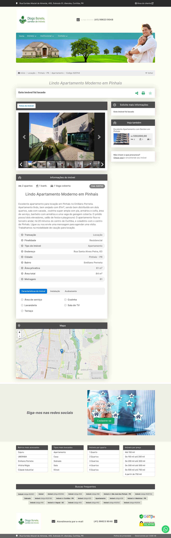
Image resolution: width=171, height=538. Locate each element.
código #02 (92, 503)
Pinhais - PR (43, 73)
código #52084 (56, 494)
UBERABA (22, 456)
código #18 (36, 503)
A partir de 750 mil (133, 474)
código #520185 (43, 498)
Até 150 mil (130, 452)
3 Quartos (94, 461)
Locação (31, 73)
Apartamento (58, 73)
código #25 (84, 498)
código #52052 (112, 503)
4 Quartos (94, 465)
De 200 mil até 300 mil (135, 461)
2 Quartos (94, 456)
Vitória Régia (24, 465)
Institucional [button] (46, 36)
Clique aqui (119, 158)
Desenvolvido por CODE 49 (145, 536)
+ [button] (19, 332)
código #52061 (26, 494)
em (117, 494)
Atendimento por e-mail (69, 521)
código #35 (75, 503)
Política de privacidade (122, 536)
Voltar (150, 73)
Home (21, 36)
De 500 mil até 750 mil (135, 470)
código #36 (116, 498)
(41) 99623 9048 (103, 19)
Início (22, 73)
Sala (56, 465)
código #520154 (143, 494)
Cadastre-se (104, 420)
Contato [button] (61, 36)
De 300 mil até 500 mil (135, 465)
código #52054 (132, 503)
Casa (56, 456)
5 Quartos (94, 470)
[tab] (26, 105)
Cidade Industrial (25, 470)
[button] (24, 137)
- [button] (19, 336)
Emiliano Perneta (25, 461)
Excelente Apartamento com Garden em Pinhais (132, 130)
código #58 (93, 494)
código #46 (75, 494)
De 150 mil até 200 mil (135, 456)
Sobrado (57, 461)
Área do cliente (144, 3)
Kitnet (56, 470)
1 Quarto (93, 452)
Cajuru (21, 452)
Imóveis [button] (30, 36)
